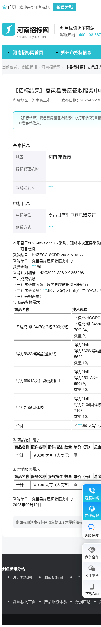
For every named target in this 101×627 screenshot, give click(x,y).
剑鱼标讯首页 (24, 601)
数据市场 (82, 601)
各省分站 (64, 7)
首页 (12, 7)
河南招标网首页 (28, 52)
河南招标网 (50, 66)
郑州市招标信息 (76, 52)
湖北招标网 (22, 577)
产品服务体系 (55, 601)
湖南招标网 (53, 577)
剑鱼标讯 (29, 66)
